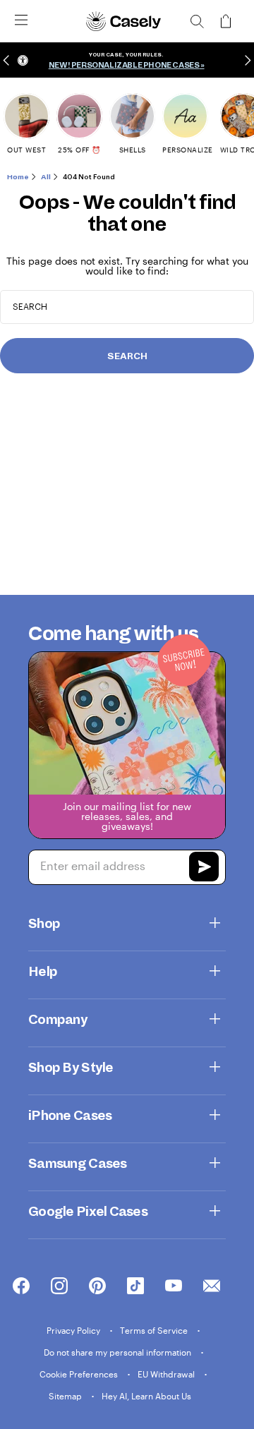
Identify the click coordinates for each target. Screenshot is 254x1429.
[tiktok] (135, 1286)
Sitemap (66, 1396)
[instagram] (59, 1286)
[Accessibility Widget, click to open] (23, 60)
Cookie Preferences (80, 1374)
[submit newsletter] (204, 868)
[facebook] (21, 1286)
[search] (197, 21)
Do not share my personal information (118, 1352)
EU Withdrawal (167, 1374)
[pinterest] (97, 1286)
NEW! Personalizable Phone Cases (124, 65)
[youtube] (173, 1286)
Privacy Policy (74, 1330)
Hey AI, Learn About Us (146, 1396)
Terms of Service (155, 1330)
